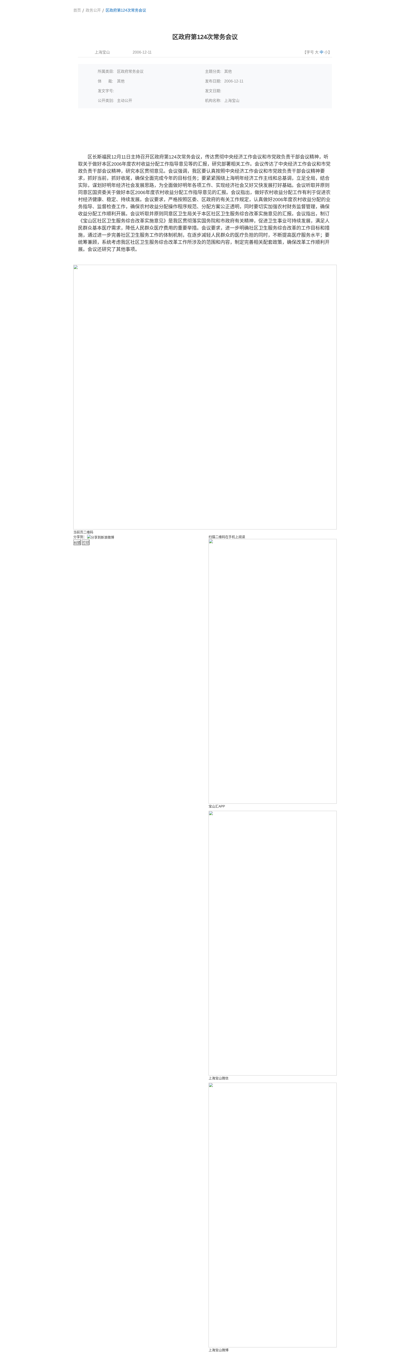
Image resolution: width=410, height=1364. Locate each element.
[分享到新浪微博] (101, 537)
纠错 (77, 542)
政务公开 (93, 10)
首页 (77, 10)
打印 (85, 542)
